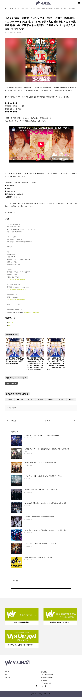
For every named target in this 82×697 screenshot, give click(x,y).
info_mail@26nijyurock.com (31, 312)
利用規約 (44, 680)
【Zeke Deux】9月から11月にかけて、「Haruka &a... (41, 544)
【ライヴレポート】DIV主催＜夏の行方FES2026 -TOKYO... (43, 476)
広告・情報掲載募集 (47, 675)
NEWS (7, 672)
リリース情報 (17, 32)
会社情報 (44, 672)
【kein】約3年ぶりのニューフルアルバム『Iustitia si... (41, 489)
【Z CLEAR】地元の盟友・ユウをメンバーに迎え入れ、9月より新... (45, 503)
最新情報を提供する (47, 677)
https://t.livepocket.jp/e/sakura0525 (16, 279)
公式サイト (11, 323)
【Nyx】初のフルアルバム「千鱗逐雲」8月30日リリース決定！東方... (46, 530)
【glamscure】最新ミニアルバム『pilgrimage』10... (40, 462)
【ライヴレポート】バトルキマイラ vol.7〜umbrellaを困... (42, 435)
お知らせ (7, 677)
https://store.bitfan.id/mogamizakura (16, 289)
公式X (9, 325)
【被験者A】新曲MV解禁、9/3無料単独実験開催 (39, 516)
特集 (6, 675)
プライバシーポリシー (48, 683)
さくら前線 (12, 383)
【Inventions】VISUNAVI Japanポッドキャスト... (39, 557)
